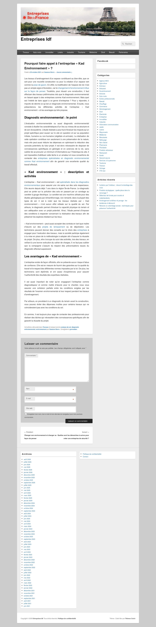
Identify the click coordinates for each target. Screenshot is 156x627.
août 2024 (27, 513)
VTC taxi (102, 171)
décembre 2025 (29, 475)
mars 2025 (27, 495)
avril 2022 (27, 580)
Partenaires (123, 52)
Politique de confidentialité (92, 454)
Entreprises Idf (36, 39)
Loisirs (60, 52)
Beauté (112, 52)
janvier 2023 (28, 557)
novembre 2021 (29, 593)
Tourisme (81, 52)
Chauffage (102, 104)
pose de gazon (39, 84)
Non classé (103, 142)
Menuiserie (103, 137)
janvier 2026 (28, 472)
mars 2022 (27, 583)
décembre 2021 (29, 590)
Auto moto (37, 52)
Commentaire (31, 355)
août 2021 (27, 601)
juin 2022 (27, 575)
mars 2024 (27, 526)
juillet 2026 (27, 462)
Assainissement (105, 91)
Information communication (108, 124)
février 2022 (28, 585)
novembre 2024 (29, 505)
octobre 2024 (28, 508)
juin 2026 (27, 464)
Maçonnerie (103, 132)
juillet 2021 (27, 603)
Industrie (70, 52)
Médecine (93, 52)
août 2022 (27, 570)
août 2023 (27, 541)
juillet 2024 (27, 516)
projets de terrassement (53, 226)
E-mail (28, 398)
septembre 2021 (29, 598)
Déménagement (104, 109)
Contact (85, 456)
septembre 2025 (29, 482)
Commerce (103, 106)
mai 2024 (27, 521)
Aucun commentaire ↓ (64, 72)
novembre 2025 (29, 477)
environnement (41, 329)
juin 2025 (27, 487)
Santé (101, 155)
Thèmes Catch (130, 618)
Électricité (102, 114)
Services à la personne (107, 160)
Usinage (102, 168)
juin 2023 (27, 547)
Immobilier (49, 52)
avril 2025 (27, 493)
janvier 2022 (28, 588)
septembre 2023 (29, 539)
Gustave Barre (49, 72)
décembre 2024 (29, 503)
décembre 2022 (29, 560)
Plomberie (102, 147)
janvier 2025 (28, 500)
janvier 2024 (28, 529)
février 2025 (28, 498)
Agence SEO (104, 81)
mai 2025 (27, 490)
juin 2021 (27, 606)
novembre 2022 (29, 562)
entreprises (82, 230)
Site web (29, 408)
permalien (73, 329)
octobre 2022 (28, 565)
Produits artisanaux (106, 150)
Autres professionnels (107, 99)
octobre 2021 (28, 596)
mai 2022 (27, 577)
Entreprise (103, 117)
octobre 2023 (28, 536)
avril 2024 (27, 523)
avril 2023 (27, 552)
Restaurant (103, 153)
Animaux (102, 86)
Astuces (102, 93)
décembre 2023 (29, 531)
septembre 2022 (29, 567)
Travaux (26, 52)
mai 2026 (27, 467)
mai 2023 (27, 549)
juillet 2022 (27, 572)
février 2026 (28, 470)
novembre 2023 (29, 534)
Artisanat (102, 88)
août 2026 (27, 459)
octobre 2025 (28, 480)
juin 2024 (27, 518)
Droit (103, 52)
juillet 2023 (27, 544)
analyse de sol (66, 327)
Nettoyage (103, 140)
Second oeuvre (104, 158)
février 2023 (28, 554)
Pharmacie (103, 145)
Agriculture (103, 83)
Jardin (101, 127)
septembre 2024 (29, 511)
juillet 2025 (27, 485)
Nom (27, 388)
